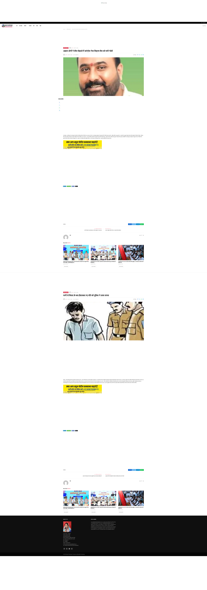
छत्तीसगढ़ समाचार (66, 292)
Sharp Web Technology (81, 554)
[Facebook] (59, 102)
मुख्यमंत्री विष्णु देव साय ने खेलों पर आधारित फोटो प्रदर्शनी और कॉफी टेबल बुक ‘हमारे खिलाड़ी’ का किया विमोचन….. (103, 262)
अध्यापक (30, 25)
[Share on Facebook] (138, 55)
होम (16, 25)
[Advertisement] (103, 12)
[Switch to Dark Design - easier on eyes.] (203, 25)
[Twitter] (59, 105)
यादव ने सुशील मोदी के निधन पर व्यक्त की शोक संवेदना (113, 230)
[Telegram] (59, 110)
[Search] (204, 26)
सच (70, 235)
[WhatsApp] (59, 108)
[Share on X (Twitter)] (139, 55)
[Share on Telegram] (143, 55)
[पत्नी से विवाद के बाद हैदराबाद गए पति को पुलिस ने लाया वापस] (103, 321)
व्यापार (37, 25)
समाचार (25, 25)
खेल (33, 25)
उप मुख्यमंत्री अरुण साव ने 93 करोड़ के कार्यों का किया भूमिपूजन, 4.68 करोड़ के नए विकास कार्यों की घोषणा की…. (130, 262)
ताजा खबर (20, 25)
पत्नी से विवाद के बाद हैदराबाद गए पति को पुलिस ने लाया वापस (93, 230)
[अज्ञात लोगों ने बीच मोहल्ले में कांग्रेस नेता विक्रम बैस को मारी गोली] (103, 76)
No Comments (76, 54)
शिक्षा (40, 25)
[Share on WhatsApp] (141, 55)
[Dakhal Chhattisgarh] (8, 26)
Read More (66, 266)
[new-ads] (82, 148)
